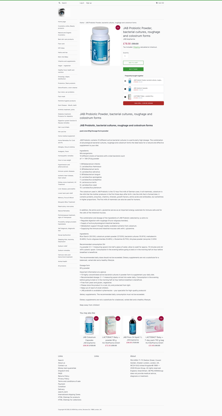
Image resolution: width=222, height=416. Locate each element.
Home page (62, 21)
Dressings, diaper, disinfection (64, 78)
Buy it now (133, 69)
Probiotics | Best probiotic (66, 83)
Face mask (61, 96)
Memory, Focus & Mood (66, 197)
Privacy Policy (63, 379)
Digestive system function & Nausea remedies (67, 122)
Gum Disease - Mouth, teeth (67, 105)
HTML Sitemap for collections (69, 400)
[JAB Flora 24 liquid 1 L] (132, 325)
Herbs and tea (62, 52)
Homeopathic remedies (65, 156)
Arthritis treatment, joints (66, 109)
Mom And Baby (63, 57)
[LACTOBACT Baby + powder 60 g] (111, 325)
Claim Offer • (143, 103)
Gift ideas (61, 48)
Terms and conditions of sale (69, 381)
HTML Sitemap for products (69, 397)
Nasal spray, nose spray (66, 206)
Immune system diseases (66, 171)
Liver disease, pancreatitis (66, 189)
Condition (62, 387)
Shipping (136, 47)
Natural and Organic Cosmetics (64, 34)
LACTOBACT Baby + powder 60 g (143, 96)
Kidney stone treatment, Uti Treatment (67, 183)
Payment (61, 384)
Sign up (88, 3)
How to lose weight (64, 160)
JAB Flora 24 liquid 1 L (132, 337)
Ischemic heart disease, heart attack (65, 177)
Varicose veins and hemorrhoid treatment (65, 256)
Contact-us (62, 366)
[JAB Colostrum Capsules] (89, 325)
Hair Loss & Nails (63, 127)
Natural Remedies (64, 211)
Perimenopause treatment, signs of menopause (66, 216)
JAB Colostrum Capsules (141, 88)
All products (62, 266)
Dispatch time (63, 371)
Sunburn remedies (64, 250)
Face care (61, 44)
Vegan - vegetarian (64, 65)
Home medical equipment (66, 136)
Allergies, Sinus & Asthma (66, 147)
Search (61, 360)
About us (61, 363)
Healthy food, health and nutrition (66, 71)
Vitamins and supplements (66, 61)
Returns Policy (63, 376)
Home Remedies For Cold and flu (66, 141)
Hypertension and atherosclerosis (64, 166)
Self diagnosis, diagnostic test (66, 230)
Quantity (126, 53)
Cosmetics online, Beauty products (66, 27)
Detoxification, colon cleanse (67, 87)
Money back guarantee (67, 368)
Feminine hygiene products (67, 101)
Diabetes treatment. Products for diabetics (65, 115)
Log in (82, 3)
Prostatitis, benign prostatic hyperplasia (67, 223)
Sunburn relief (62, 246)
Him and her (62, 131)
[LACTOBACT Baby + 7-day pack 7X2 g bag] (154, 325)
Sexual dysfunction (64, 235)
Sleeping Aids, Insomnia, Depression (66, 241)
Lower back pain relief (65, 193)
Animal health (62, 261)
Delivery (61, 389)
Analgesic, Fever (63, 151)
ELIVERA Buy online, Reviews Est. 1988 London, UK (85, 409)
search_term (63, 392)
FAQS (60, 373)
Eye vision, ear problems (66, 92)
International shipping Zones (69, 395)
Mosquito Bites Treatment (66, 202)
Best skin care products (66, 39)
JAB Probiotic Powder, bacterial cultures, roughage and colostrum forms (148, 80)
